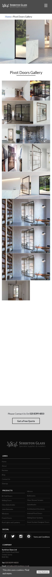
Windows (5, 514)
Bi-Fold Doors (7, 496)
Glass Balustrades (8, 505)
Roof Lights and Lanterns (11, 522)
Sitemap (5, 484)
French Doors (7, 518)
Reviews (5, 470)
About (4, 466)
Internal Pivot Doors (34, 513)
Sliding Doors (7, 500)
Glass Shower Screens (35, 500)
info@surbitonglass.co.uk (18, 566)
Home (8, 16)
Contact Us (6, 479)
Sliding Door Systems (35, 518)
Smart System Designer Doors (38, 522)
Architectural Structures (36, 509)
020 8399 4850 (11, 562)
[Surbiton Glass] (14, 5)
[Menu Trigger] (45, 5)
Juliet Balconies (7, 509)
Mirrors (30, 491)
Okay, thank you (43, 572)
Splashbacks (31, 505)
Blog (3, 475)
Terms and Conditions (41, 537)
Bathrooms (31, 496)
